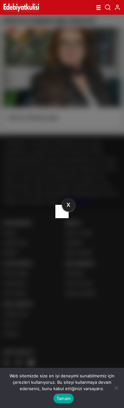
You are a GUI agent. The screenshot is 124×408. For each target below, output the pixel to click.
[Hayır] (116, 388)
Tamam (64, 398)
